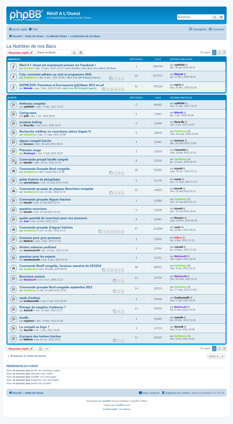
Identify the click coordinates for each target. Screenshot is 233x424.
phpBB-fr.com (123, 405)
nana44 (178, 247)
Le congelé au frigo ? (34, 327)
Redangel (29, 153)
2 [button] (219, 52)
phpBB (106, 401)
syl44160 (179, 64)
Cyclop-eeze (27, 113)
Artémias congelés (32, 103)
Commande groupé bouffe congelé (43, 159)
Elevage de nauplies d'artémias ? (42, 307)
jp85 (26, 116)
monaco (28, 144)
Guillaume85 (31, 301)
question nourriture (33, 209)
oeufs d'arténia (29, 298)
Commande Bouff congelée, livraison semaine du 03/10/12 (60, 266)
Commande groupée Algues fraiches (45, 199)
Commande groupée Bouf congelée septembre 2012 (55, 287)
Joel (26, 221)
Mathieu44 (180, 256)
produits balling (30, 122)
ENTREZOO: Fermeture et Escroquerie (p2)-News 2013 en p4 (61, 85)
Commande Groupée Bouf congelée (44, 169)
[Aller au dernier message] (186, 64)
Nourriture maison (32, 276)
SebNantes (30, 77)
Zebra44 (28, 68)
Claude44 (179, 149)
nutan (177, 179)
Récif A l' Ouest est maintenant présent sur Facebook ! (57, 65)
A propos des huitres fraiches (40, 336)
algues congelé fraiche (35, 141)
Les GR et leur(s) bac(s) (87, 77)
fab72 (177, 84)
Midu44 (178, 74)
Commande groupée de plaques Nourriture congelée (56, 189)
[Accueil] (27, 15)
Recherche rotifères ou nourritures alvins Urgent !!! (55, 131)
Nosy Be (29, 125)
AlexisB (28, 310)
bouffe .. (25, 317)
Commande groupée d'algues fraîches (46, 227)
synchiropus (31, 182)
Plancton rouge (30, 150)
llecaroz (179, 217)
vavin (177, 227)
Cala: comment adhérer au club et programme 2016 (55, 74)
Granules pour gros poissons (40, 238)
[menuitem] (33, 29)
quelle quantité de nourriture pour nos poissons (53, 218)
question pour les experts (37, 256)
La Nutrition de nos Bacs (31, 46)
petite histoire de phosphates (39, 179)
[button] (224, 52)
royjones (29, 320)
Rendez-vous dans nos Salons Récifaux (93, 68)
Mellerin (28, 241)
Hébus (178, 237)
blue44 (28, 162)
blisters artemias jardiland (37, 247)
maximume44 (32, 250)
